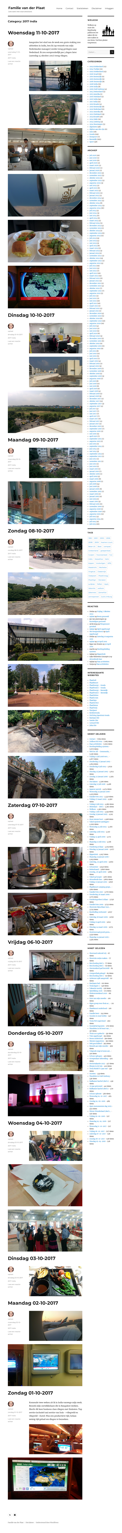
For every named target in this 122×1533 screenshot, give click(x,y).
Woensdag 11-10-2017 (33, 33)
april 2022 (93, 273)
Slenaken (102, 580)
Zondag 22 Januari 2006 (98, 777)
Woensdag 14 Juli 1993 (97, 827)
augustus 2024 (95, 208)
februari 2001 (94, 504)
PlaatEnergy (103, 576)
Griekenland (93, 551)
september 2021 (95, 291)
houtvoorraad (102, 555)
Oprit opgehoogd (103, 629)
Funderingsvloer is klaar (98, 900)
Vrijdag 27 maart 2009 (97, 799)
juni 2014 (92, 449)
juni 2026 (93, 158)
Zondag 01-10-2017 (30, 1393)
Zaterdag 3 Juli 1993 (96, 832)
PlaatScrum (93, 698)
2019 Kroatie (94, 104)
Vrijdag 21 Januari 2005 (98, 882)
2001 (96, 538)
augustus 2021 (94, 293)
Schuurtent (93, 867)
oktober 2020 (94, 318)
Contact (69, 8)
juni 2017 (92, 411)
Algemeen (93, 127)
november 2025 (95, 175)
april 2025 (93, 188)
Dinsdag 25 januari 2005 (98, 772)
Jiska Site (92, 725)
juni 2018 (92, 384)
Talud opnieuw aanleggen (99, 822)
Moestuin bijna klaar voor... (99, 907)
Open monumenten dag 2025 (100, 1106)
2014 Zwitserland (96, 92)
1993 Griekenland (96, 67)
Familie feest (94, 1013)
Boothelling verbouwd (97, 912)
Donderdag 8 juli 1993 (97, 767)
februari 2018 (94, 394)
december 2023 (95, 226)
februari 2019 (94, 364)
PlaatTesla (93, 708)
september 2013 (95, 454)
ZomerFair (102, 592)
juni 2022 (93, 268)
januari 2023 (94, 253)
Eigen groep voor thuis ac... (99, 1003)
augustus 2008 (95, 481)
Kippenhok (101, 654)
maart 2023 (93, 248)
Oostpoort (93, 137)
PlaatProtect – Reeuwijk (98, 693)
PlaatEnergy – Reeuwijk (98, 690)
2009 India (93, 87)
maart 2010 (93, 469)
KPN (109, 563)
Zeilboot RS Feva (95, 742)
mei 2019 (92, 356)
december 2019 (95, 338)
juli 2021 (92, 296)
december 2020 (95, 313)
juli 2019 (92, 351)
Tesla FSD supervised (97, 1021)
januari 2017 (94, 424)
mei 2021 (92, 301)
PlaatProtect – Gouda (97, 688)
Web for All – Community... (99, 752)
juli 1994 (92, 522)
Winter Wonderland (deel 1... (100, 1111)
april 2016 (93, 436)
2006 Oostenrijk (95, 82)
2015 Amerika (94, 94)
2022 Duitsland (95, 114)
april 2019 (93, 359)
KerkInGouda (94, 713)
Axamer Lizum (106, 542)
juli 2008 (92, 484)
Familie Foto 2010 (96, 892)
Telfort (99, 584)
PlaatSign (92, 580)
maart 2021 (93, 306)
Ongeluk (91, 572)
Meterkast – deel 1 (96, 807)
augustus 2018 (94, 379)
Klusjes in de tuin (95, 1066)
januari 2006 (94, 489)
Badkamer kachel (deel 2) (99, 1081)
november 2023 (95, 228)
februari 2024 (94, 223)
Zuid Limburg (106, 597)
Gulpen (91, 555)
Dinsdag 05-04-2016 (97, 1141)
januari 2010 (94, 471)
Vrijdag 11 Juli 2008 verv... (98, 757)
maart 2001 (93, 501)
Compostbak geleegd (97, 973)
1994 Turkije (94, 69)
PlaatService (94, 703)
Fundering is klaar (96, 847)
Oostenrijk (102, 572)
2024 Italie (93, 119)
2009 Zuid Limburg (96, 89)
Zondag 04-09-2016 (97, 1101)
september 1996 (95, 512)
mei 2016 (92, 434)
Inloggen (109, 8)
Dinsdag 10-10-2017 (31, 315)
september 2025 (95, 180)
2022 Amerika (94, 112)
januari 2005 (94, 496)
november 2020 (95, 316)
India (90, 559)
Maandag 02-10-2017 (33, 1303)
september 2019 (95, 346)
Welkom (92, 809)
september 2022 (95, 261)
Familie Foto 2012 (96, 797)
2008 (90, 542)
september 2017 (95, 404)
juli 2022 (92, 266)
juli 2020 (92, 326)
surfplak (91, 584)
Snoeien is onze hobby (98, 1016)
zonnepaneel (93, 597)
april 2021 (93, 303)
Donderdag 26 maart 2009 (99, 895)
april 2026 (93, 163)
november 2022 (95, 256)
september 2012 (95, 456)
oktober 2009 (94, 474)
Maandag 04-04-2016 (97, 1121)
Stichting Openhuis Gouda (99, 715)
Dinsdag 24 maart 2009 (98, 927)
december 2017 (95, 399)
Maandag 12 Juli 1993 (97, 842)
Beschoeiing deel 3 (96, 963)
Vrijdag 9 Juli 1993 (96, 804)
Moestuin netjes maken (98, 958)
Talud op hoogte (95, 877)
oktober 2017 (94, 401)
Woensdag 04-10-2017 (35, 1123)
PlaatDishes (93, 695)
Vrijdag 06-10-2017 (30, 942)
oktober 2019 (94, 343)
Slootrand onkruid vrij (97, 953)
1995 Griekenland (96, 72)
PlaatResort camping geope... (100, 887)
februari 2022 (94, 278)
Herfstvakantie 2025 (97, 1064)
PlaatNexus (93, 705)
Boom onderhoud (96, 1039)
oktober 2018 (94, 374)
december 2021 (95, 283)
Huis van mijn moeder (97, 998)
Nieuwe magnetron (96, 1041)
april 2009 (93, 476)
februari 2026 (94, 168)
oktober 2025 (94, 178)
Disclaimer (97, 8)
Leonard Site (94, 723)
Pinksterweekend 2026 (98, 993)
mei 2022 (93, 271)
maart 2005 (93, 494)
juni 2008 (93, 486)
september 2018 (95, 376)
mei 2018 (92, 386)
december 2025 (95, 173)
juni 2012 (92, 459)
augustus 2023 (94, 236)
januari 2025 (94, 196)
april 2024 (93, 218)
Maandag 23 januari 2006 (99, 857)
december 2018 (95, 369)
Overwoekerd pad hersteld (99, 968)
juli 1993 (92, 524)
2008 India (93, 84)
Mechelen (103, 567)
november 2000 (95, 507)
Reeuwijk (92, 139)
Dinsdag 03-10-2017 (32, 1258)
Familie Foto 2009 (96, 905)
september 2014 (95, 446)
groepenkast (105, 551)
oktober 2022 (94, 258)
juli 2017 (92, 409)
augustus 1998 (95, 509)
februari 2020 (94, 336)
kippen (91, 563)
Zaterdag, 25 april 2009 (98, 862)
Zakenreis (92, 592)
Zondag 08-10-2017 (31, 531)
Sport (91, 142)
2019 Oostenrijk (95, 107)
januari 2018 (94, 396)
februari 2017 (94, 421)
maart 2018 (93, 391)
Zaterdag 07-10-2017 (32, 805)
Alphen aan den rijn (96, 129)
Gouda (91, 134)
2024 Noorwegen (95, 124)
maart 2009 (93, 479)
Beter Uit (91, 546)
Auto (91, 132)
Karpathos (99, 559)
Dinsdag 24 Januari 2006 (98, 849)
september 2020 (95, 321)
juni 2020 (93, 328)
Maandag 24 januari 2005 (99, 937)
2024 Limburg (94, 122)
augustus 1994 (95, 519)
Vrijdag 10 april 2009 (97, 922)
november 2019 (95, 341)
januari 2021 (94, 311)
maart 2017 (93, 419)
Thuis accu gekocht (96, 1034)
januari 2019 (94, 366)
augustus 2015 (94, 441)
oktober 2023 (94, 231)
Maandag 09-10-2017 (33, 440)
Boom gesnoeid (103, 616)
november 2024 (95, 201)
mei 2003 (92, 499)
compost (107, 546)
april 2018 (93, 389)
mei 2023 (92, 243)
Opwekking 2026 (95, 991)
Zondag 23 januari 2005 (98, 814)
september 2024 (95, 206)
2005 (102, 538)
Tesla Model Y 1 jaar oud (98, 1069)
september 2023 (95, 233)
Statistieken (82, 8)
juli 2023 (92, 238)
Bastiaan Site (94, 718)
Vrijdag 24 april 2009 (97, 837)
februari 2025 (94, 193)
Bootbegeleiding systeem (99, 747)
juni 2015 (92, 444)
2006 (108, 538)
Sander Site (93, 720)
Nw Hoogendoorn (96, 632)
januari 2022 (94, 281)
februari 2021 (94, 308)
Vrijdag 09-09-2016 (97, 1116)
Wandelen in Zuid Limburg (99, 1076)
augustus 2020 (95, 323)
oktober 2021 (94, 288)
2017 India (12, 58)
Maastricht (92, 567)
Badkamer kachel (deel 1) (99, 1089)
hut (110, 555)
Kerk (107, 559)
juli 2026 (92, 155)
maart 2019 (93, 361)
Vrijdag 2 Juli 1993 (96, 812)
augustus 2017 (94, 406)
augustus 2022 (95, 263)
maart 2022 (93, 276)
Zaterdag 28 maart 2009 (98, 917)
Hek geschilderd (95, 1044)
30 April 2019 (102, 642)
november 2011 (95, 461)
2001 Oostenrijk (95, 77)
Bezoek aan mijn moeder (98, 1046)
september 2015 (95, 439)
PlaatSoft (92, 680)
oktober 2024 (94, 203)
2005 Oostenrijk (95, 79)
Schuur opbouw (95, 1094)
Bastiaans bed (94, 983)
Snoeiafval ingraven (96, 1026)
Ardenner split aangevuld (99, 978)
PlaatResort (93, 683)
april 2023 (93, 246)
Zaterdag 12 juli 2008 (97, 784)
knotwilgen (100, 563)
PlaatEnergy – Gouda (97, 685)
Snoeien (92, 1074)
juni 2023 (93, 241)
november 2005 (95, 491)
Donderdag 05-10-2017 (35, 1033)
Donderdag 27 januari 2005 (99, 762)
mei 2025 (93, 186)
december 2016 (95, 426)
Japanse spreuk (95, 789)
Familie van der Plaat (26, 8)
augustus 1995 (95, 514)
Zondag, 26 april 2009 (97, 872)
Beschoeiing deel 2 (96, 976)
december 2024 (95, 198)
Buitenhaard (94, 869)
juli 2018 (92, 381)
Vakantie (91, 588)
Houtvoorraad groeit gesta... (99, 932)
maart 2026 (93, 165)
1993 (90, 538)
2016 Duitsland (95, 97)
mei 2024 (93, 216)
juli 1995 (92, 517)
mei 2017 (92, 414)
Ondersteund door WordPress (47, 1523)
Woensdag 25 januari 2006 (99, 792)
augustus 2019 (94, 349)
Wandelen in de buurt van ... (99, 1028)
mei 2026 (93, 160)
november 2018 (95, 371)
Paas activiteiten (103, 662)
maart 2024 (93, 221)
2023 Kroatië (94, 117)
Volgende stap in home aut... (100, 1051)
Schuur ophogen (95, 1056)
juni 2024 (93, 213)
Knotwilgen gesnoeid (97, 622)
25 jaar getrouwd (95, 1086)
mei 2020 (93, 331)
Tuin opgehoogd (95, 1036)
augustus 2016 (94, 431)
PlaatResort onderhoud (98, 1008)
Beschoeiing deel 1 (96, 966)
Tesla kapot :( (94, 986)
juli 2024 (92, 211)
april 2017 (93, 416)
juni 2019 (93, 354)
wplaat (10, 49)
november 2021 (95, 286)
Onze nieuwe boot (96, 819)
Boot (99, 546)
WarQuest (93, 710)
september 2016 (95, 429)
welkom (101, 588)
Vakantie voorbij (95, 988)
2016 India (93, 99)
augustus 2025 (95, 183)
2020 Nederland (95, 109)
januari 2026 (94, 170)
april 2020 (93, 333)
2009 (97, 542)
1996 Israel (93, 74)
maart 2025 (93, 191)
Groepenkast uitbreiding (98, 1059)
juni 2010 (92, 466)
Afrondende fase (95, 659)
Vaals (106, 584)
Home (59, 8)
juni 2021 (92, 298)
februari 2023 (94, 251)
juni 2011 (92, 464)
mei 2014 (92, 451)
